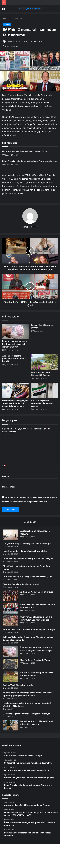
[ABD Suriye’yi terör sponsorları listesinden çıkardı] (44, 390)
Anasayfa (9, 18)
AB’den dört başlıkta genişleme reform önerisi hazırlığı (14, 358)
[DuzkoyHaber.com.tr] (30, 8)
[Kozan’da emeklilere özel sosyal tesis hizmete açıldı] (10, 608)
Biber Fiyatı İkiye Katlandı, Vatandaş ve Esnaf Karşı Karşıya (29, 161)
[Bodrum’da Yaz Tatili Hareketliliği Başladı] (44, 362)
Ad (4, 466)
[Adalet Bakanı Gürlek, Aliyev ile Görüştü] (10, 535)
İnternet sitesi (8, 487)
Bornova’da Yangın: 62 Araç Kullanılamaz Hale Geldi (27, 576)
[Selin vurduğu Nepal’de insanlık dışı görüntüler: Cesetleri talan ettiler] (10, 621)
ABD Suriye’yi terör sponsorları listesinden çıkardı (42, 403)
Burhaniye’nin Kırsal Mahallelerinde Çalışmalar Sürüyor (29, 629)
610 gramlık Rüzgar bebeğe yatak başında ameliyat (27, 543)
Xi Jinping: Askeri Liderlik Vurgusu (36, 592)
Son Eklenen (30, 522)
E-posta (6, 476)
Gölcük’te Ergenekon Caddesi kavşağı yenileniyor (26, 713)
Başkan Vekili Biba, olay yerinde (18, 685)
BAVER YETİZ (12, 41)
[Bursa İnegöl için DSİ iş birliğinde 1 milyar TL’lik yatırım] (10, 725)
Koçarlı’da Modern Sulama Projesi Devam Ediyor (25, 151)
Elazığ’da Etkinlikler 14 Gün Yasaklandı (21, 584)
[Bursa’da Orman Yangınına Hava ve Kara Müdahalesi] (10, 676)
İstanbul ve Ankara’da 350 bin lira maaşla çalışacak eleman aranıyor (14, 344)
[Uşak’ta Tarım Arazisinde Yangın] (10, 664)
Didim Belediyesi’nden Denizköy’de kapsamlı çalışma (28, 558)
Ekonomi (18, 18)
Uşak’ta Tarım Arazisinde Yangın (35, 660)
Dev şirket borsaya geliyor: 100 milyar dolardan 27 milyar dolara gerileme (15, 403)
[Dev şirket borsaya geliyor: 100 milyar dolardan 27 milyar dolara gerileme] (15, 390)
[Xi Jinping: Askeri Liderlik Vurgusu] (10, 595)
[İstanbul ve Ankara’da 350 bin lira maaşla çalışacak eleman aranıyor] (15, 331)
